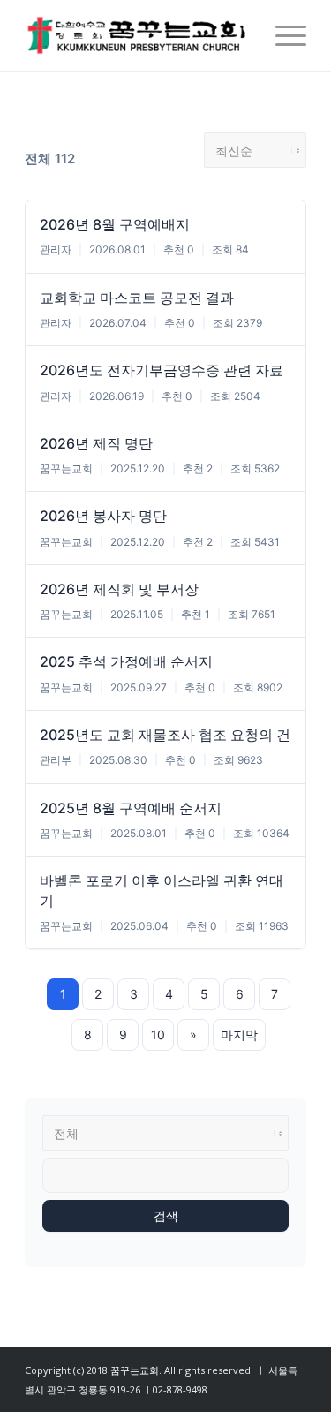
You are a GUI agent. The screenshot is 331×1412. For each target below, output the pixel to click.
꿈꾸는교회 (134, 1370)
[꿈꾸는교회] (137, 35)
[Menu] (282, 35)
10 (158, 1034)
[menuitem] (282, 35)
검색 (166, 1216)
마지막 (239, 1034)
